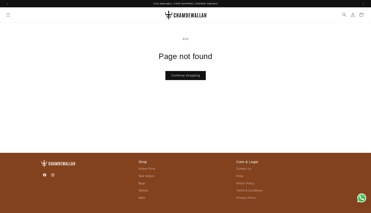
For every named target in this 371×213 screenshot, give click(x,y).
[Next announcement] (363, 3)
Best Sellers (146, 176)
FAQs (239, 176)
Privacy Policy (246, 197)
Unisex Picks (147, 168)
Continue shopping (185, 75)
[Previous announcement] (7, 3)
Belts (142, 197)
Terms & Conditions (249, 190)
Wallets (143, 190)
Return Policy (245, 183)
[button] (8, 15)
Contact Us (243, 168)
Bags (142, 183)
